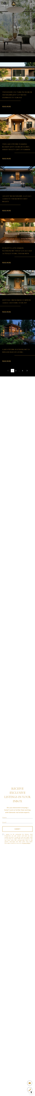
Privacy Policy (26, 843)
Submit (17, 829)
